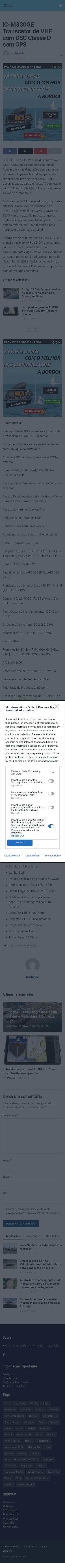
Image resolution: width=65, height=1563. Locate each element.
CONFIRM (20, 843)
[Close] (58, 707)
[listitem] (32, 772)
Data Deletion (12, 855)
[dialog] (32, 781)
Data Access (32, 855)
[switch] (51, 781)
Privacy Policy (53, 855)
